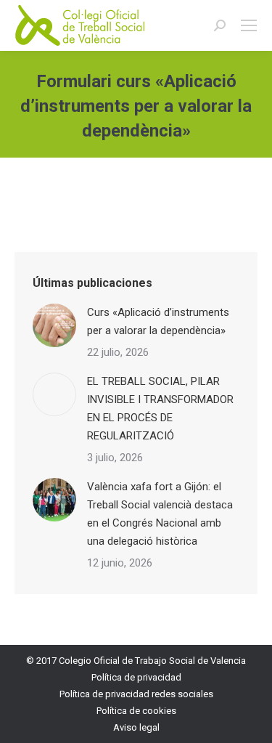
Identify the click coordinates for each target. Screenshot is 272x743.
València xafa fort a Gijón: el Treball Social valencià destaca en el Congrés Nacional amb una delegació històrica (160, 514)
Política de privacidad (136, 677)
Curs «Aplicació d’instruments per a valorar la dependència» (158, 321)
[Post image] (54, 325)
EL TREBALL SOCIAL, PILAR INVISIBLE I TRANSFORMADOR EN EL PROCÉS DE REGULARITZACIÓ (160, 408)
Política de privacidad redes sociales (136, 694)
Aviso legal (136, 727)
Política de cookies (136, 710)
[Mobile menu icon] (248, 25)
